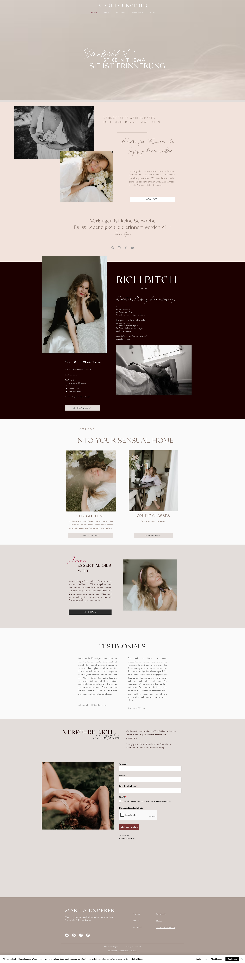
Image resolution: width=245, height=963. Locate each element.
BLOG (159, 920)
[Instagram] (119, 247)
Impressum (112, 950)
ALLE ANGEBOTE (165, 927)
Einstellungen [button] (201, 959)
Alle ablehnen (216, 959)
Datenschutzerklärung (134, 959)
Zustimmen (232, 959)
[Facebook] (125, 247)
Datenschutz (124, 950)
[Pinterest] (112, 247)
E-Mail (134, 950)
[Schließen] (241, 959)
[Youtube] (67, 935)
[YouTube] (132, 247)
